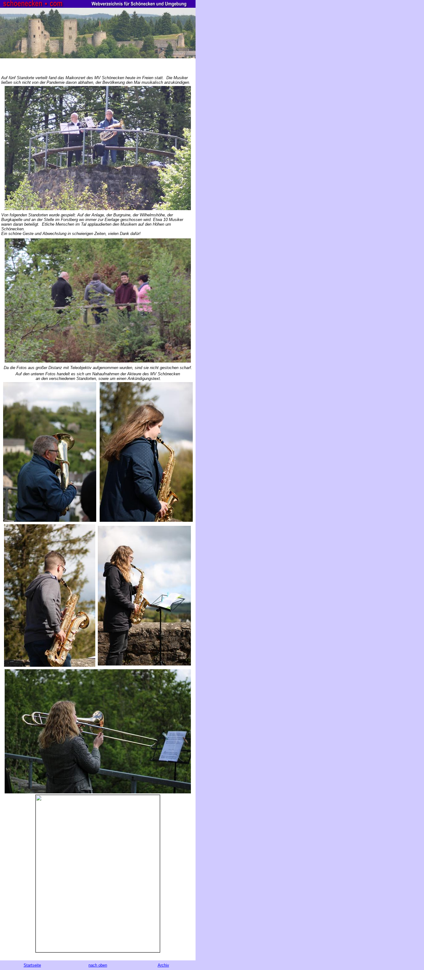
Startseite (32, 965)
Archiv (163, 965)
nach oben (97, 965)
